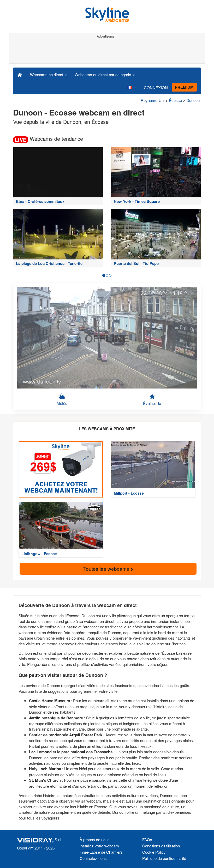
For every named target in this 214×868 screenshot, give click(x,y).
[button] (131, 87)
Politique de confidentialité (164, 858)
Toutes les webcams (106, 568)
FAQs (147, 839)
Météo (62, 403)
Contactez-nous (93, 858)
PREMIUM (184, 87)
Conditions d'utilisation (161, 845)
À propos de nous (95, 839)
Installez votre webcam (99, 845)
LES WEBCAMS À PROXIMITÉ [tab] (107, 429)
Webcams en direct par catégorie (103, 74)
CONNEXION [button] (156, 87)
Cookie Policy (154, 852)
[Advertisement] (106, 51)
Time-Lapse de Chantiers (101, 852)
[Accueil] (19, 74)
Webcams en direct (47, 74)
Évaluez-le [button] (152, 403)
